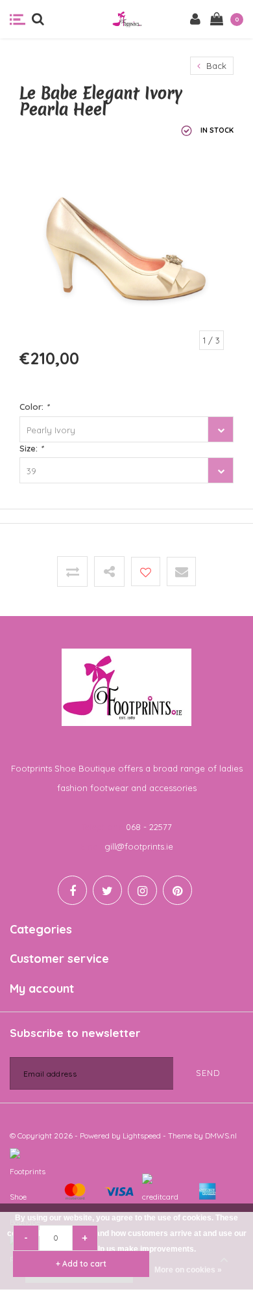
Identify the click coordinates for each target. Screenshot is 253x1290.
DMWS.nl (221, 1135)
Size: (31, 448)
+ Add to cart (81, 1264)
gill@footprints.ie (138, 846)
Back (215, 65)
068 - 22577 (149, 827)
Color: (34, 406)
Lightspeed (142, 1135)
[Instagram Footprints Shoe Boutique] (142, 890)
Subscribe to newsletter (75, 1033)
